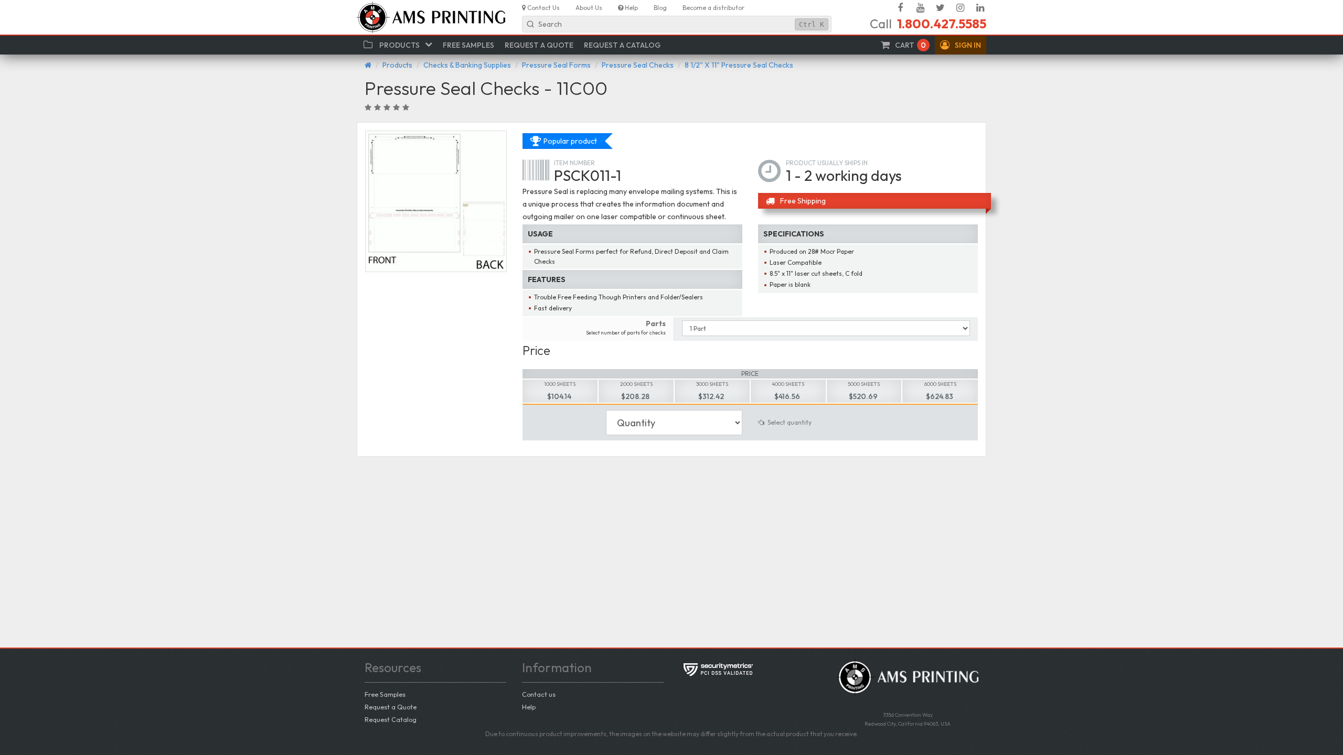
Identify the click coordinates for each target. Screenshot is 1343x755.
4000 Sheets (788, 384)
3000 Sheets (712, 384)
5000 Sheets (864, 384)
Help (529, 707)
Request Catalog (391, 719)
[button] (960, 45)
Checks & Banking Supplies (467, 65)
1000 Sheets (559, 384)
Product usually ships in (827, 163)
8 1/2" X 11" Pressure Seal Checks (739, 65)
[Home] (368, 65)
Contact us (539, 694)
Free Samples (385, 694)
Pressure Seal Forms (556, 65)
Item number (574, 163)
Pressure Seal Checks (638, 65)
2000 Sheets (636, 384)
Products (397, 65)
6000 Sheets (940, 384)
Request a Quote (391, 707)
